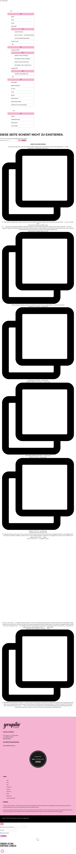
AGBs (8, 793)
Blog (7, 784)
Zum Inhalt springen (4, 0)
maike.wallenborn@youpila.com (9, 745)
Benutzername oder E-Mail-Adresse (7, 827)
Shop (8, 782)
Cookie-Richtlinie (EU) (11, 798)
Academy (8, 789)
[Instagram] (4, 8)
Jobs (7, 780)
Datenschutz (9, 795)
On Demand (9, 787)
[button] (11, 11)
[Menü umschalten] (20, 14)
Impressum (9, 791)
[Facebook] (6, 8)
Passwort (2, 830)
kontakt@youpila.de (7, 738)
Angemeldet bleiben (5, 833)
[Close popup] (2, 824)
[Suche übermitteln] (19, 140)
